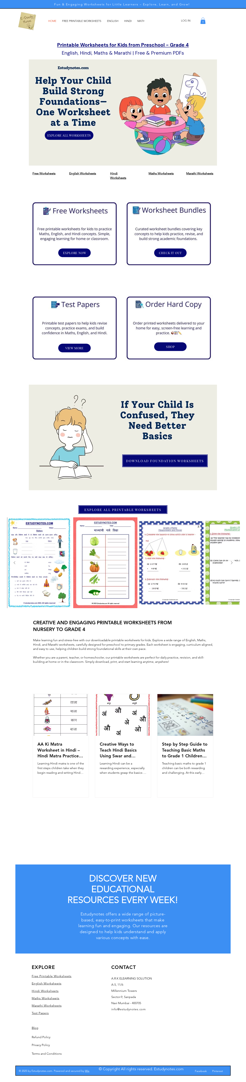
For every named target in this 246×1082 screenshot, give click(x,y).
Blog (35, 1028)
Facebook (201, 1071)
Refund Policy (41, 1037)
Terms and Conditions (47, 1053)
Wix (87, 1071)
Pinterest (217, 1071)
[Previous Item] (14, 563)
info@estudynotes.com (128, 1009)
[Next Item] (231, 563)
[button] (203, 21)
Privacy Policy (41, 1045)
